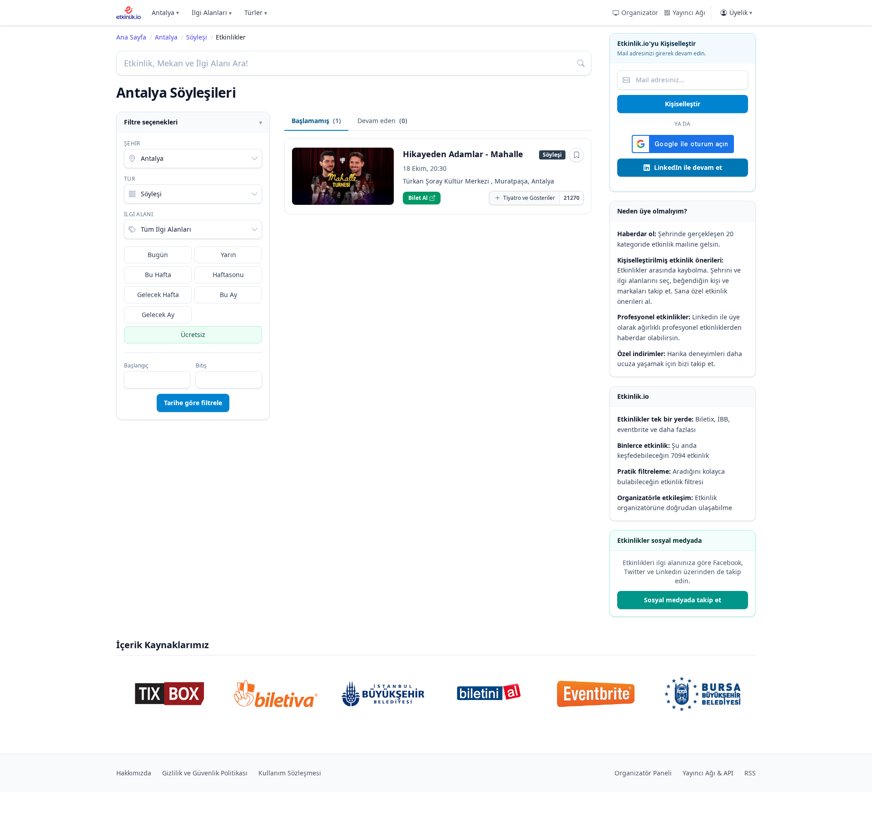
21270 (572, 198)
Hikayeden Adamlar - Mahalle (463, 154)
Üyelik (740, 12)
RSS (750, 773)
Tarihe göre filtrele (193, 402)
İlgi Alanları (212, 12)
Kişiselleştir (682, 103)
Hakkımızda (133, 773)
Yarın (228, 254)
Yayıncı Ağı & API (708, 773)
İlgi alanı (138, 214)
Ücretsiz (193, 334)
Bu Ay (228, 294)
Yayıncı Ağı (689, 12)
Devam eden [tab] (382, 120)
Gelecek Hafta (158, 294)
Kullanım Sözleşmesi (289, 773)
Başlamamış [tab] (316, 120)
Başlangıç (136, 365)
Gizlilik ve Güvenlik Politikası (205, 773)
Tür (129, 179)
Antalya (165, 12)
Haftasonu (228, 274)
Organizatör (639, 12)
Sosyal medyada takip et (682, 600)
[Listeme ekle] (576, 155)
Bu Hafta (158, 274)
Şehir (132, 143)
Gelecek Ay (158, 314)
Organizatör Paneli (643, 773)
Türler (255, 12)
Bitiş (201, 365)
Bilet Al (418, 198)
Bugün (158, 254)
